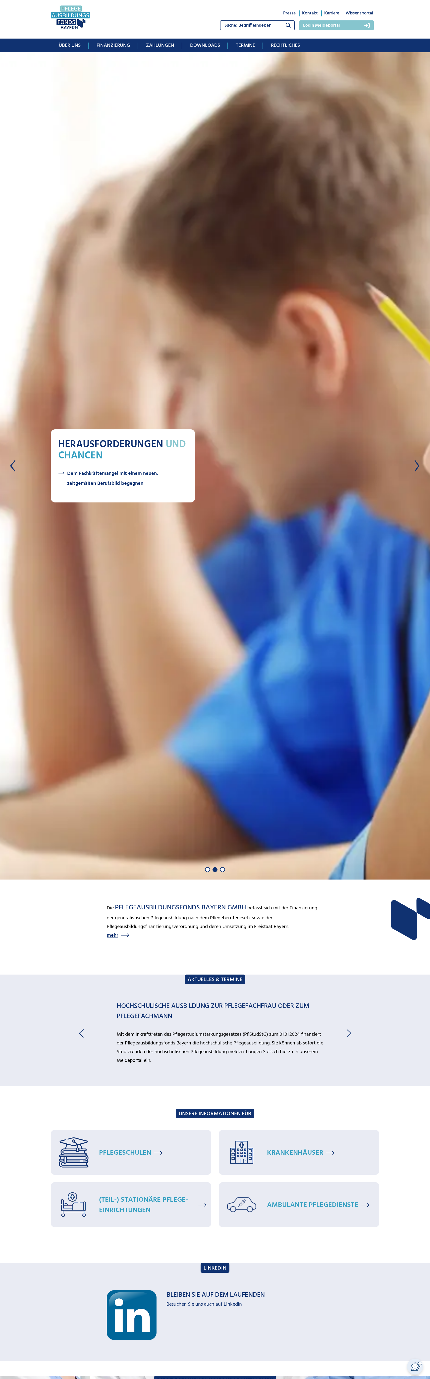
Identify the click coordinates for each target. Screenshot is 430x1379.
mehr (112, 935)
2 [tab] (215, 869)
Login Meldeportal (321, 25)
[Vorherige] (13, 466)
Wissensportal (359, 13)
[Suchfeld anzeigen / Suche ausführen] (288, 25)
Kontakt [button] (310, 13)
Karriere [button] (331, 13)
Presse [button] (289, 13)
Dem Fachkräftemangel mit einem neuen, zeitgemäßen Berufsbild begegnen (112, 479)
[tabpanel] (215, 466)
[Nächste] (417, 466)
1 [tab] (207, 869)
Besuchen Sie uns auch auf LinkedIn (204, 1268)
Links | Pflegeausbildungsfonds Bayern (157, 1025)
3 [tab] (222, 869)
